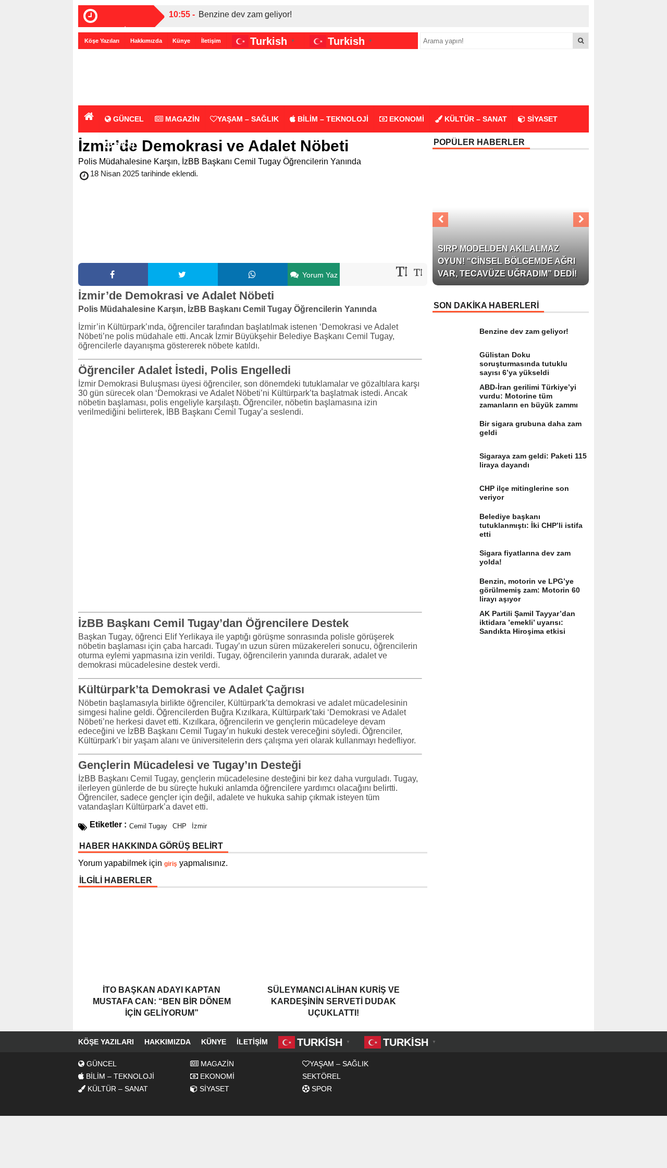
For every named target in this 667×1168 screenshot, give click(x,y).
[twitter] (183, 274)
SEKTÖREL (321, 1076)
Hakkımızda (146, 41)
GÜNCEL (127, 119)
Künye (181, 41)
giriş (170, 864)
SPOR (123, 145)
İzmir (199, 826)
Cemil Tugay (148, 826)
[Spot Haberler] (138, 78)
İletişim (211, 41)
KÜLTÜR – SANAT (474, 119)
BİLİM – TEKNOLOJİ (331, 119)
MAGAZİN (181, 119)
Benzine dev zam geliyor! (245, 14)
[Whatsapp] (253, 274)
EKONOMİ (405, 119)
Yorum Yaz (319, 275)
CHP (179, 826)
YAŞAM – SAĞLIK (248, 119)
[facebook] (113, 274)
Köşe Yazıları (101, 41)
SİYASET (541, 119)
